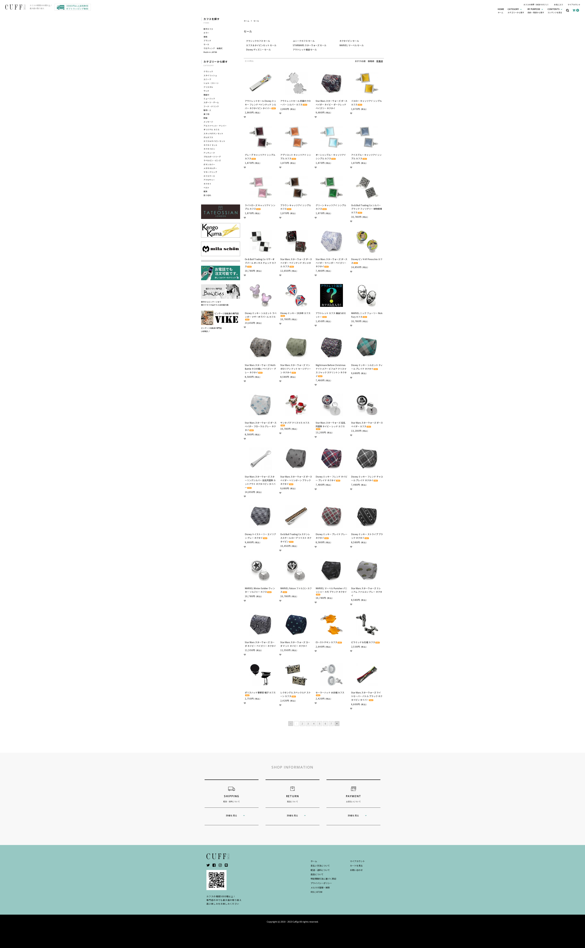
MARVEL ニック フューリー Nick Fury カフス (366, 315)
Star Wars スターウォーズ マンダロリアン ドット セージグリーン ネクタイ (295, 369)
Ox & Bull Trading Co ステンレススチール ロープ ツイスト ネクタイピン (295, 538)
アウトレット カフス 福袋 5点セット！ (331, 315)
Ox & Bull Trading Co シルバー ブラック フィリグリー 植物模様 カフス (366, 209)
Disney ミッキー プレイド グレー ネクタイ (331, 536)
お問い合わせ (356, 870)
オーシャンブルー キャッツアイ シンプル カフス (331, 156)
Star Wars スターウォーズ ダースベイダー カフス (367, 424)
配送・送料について (320, 870)
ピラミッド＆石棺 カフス (363, 642)
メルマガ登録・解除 (320, 887)
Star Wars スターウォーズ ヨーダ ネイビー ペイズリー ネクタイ (260, 644)
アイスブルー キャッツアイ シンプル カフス (366, 156)
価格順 (371, 61)
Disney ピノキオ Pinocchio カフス (366, 261)
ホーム (246, 21)
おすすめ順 (360, 61)
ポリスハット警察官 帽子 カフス (260, 692)
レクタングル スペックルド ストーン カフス (295, 694)
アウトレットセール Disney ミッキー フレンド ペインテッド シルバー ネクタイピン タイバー (260, 104)
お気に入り (558, 4)
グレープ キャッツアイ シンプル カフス (260, 156)
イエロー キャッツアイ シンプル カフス (366, 102)
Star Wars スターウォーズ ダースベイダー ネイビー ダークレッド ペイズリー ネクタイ (331, 104)
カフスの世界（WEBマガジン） (536, 4)
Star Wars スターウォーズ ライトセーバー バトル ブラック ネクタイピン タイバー (366, 696)
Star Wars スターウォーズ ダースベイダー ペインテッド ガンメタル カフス (296, 263)
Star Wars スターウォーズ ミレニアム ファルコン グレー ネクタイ (366, 592)
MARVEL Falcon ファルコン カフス (296, 590)
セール (256, 21)
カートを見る (356, 865)
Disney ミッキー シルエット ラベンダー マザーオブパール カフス (261, 315)
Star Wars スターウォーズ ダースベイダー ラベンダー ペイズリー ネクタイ (331, 263)
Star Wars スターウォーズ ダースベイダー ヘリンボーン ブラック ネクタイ (296, 480)
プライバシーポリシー (321, 883)
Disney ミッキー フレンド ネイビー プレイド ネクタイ (331, 478)
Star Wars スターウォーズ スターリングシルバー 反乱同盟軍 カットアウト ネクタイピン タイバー (260, 482)
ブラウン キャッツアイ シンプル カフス (295, 207)
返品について (317, 874)
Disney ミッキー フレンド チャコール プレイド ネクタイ (367, 478)
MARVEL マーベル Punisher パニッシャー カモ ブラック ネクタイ (331, 590)
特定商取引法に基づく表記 (323, 878)
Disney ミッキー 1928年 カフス (295, 313)
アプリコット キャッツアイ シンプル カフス (295, 156)
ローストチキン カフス (326, 642)
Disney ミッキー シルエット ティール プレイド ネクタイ (367, 367)
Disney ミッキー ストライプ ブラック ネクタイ (367, 536)
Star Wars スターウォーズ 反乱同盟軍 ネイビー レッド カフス (330, 424)
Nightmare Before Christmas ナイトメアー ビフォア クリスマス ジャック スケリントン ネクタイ (331, 370)
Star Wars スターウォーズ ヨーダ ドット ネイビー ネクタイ (295, 644)
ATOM (319, 891)
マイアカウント (574, 4)
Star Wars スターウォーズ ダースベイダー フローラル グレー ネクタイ (261, 426)
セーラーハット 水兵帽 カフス (330, 692)
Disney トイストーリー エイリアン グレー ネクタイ (260, 536)
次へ (337, 723)
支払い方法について (320, 865)
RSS (313, 891)
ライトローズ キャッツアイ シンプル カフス (260, 207)
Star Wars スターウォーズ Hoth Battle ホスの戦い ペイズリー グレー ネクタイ (260, 369)
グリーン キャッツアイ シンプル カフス (331, 207)
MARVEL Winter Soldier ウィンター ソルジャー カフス (260, 590)
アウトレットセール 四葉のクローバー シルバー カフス (295, 102)
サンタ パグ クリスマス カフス (294, 422)
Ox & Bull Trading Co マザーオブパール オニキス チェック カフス (260, 263)
